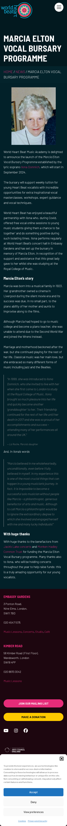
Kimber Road (13, 646)
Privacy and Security (37, 821)
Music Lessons (13, 631)
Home (8, 72)
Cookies (22, 821)
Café (47, 631)
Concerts (28, 631)
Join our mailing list (33, 703)
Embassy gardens (17, 597)
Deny (33, 802)
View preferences (34, 812)
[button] (61, 759)
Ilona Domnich (30, 167)
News (20, 72)
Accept (33, 792)
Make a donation (33, 717)
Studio (39, 631)
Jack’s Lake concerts (17, 547)
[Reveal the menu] (58, 7)
